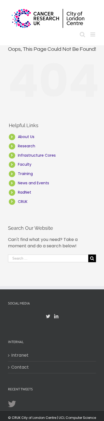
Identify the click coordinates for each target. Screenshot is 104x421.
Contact (20, 367)
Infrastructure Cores (37, 155)
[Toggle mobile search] (82, 34)
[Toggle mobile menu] (93, 34)
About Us (26, 136)
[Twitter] (48, 316)
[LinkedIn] (56, 316)
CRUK (22, 201)
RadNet (24, 192)
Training (25, 173)
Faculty (24, 164)
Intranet (20, 355)
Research (26, 146)
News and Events (33, 183)
